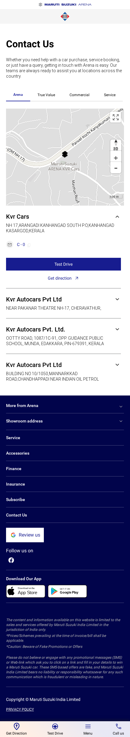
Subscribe (15, 499)
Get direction (60, 278)
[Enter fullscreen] (115, 117)
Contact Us (16, 515)
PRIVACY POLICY (20, 709)
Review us (29, 535)
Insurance (15, 484)
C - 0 (21, 244)
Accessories (17, 453)
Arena (18, 95)
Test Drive (63, 264)
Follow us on (19, 551)
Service (109, 95)
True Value (46, 95)
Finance (13, 468)
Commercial (79, 95)
